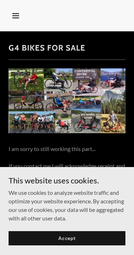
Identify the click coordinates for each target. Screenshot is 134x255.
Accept (67, 238)
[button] (17, 16)
